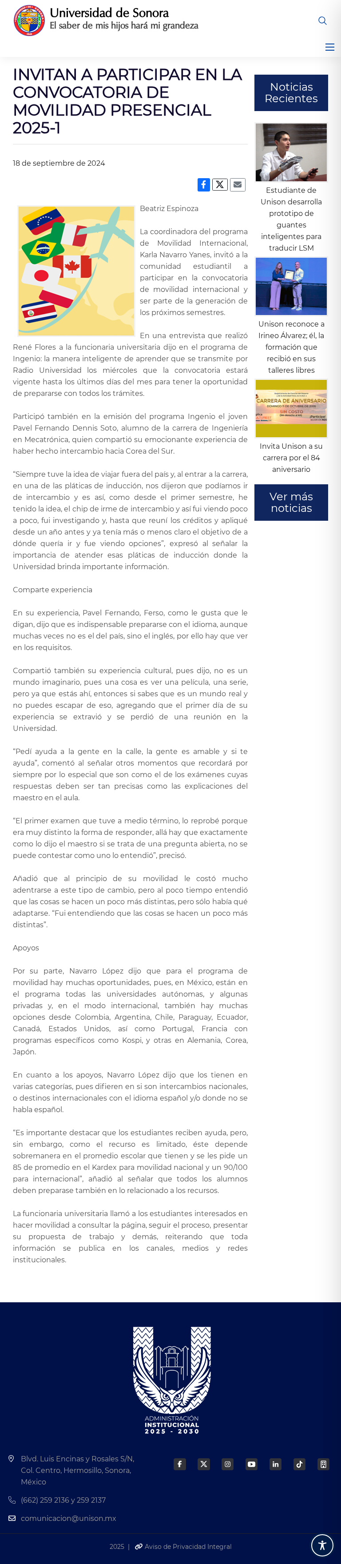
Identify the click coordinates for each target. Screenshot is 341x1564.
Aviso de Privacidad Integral (187, 1547)
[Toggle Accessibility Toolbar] (322, 1545)
